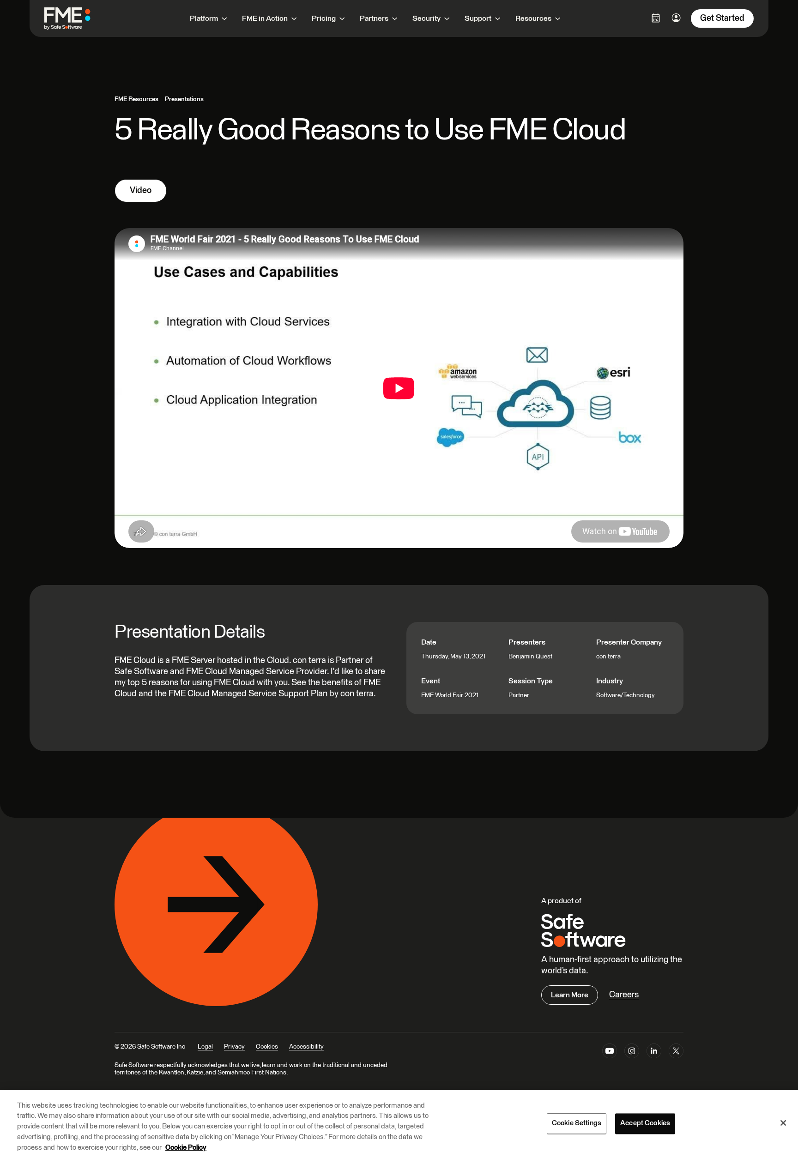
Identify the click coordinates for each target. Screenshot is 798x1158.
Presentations (184, 99)
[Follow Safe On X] (676, 1052)
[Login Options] (655, 18)
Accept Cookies (645, 1123)
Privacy (234, 1046)
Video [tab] (140, 190)
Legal (205, 1046)
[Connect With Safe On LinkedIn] (654, 1052)
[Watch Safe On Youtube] (609, 1052)
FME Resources (136, 99)
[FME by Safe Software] (76, 18)
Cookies (267, 1046)
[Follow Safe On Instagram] (631, 1052)
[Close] (783, 1123)
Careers (624, 994)
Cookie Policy (185, 1147)
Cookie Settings (576, 1123)
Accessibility (306, 1046)
